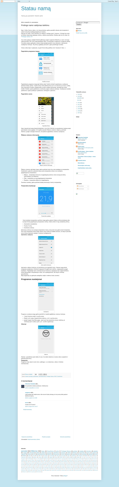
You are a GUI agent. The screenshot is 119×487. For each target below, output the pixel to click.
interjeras (81, 461)
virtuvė (68, 470)
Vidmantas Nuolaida (30, 383)
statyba (82, 451)
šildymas (34, 451)
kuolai (87, 464)
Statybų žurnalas (78, 458)
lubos (22, 465)
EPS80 (95, 457)
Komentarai (81, 188)
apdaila (43, 452)
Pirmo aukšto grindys (82, 152)
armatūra (46, 455)
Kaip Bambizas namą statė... (85, 168)
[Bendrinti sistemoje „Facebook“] (44, 374)
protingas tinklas (38, 468)
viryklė (72, 470)
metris (40, 465)
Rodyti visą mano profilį (81, 33)
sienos (88, 452)
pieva (54, 467)
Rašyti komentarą (27, 409)
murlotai (53, 465)
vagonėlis (23, 454)
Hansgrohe (23, 458)
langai (73, 454)
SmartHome (59, 376)
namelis (62, 465)
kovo (78, 100)
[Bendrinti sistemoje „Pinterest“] (46, 374)
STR (50, 458)
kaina (68, 455)
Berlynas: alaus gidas (82, 138)
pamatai (24, 451)
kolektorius (74, 455)
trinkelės (61, 457)
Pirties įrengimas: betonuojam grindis (85, 147)
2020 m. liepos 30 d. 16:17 (31, 406)
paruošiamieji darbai (47, 467)
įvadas (78, 457)
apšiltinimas (23, 460)
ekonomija (63, 455)
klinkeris (75, 452)
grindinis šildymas (64, 461)
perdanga (84, 454)
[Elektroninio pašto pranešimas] (35, 374)
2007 (79, 112)
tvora (66, 457)
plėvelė (76, 467)
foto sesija (45, 461)
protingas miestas (29, 468)
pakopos (24, 467)
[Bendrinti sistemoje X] (43, 374)
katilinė (69, 452)
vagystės (48, 470)
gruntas (76, 461)
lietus (95, 455)
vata (70, 457)
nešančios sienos (69, 465)
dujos (43, 451)
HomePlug (29, 458)
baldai (46, 460)
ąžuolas (86, 470)
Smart (54, 458)
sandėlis (49, 468)
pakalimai (96, 465)
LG (33, 458)
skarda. (64, 468)
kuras (91, 464)
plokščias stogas (70, 467)
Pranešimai (81, 186)
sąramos (94, 452)
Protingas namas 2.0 (27, 36)
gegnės (68, 454)
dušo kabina (88, 460)
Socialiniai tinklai (70, 458)
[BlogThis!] (41, 374)
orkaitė (91, 465)
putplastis (90, 454)
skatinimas (69, 468)
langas (90, 455)
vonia (82, 470)
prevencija (85, 467)
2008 (79, 110)
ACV (33, 455)
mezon (44, 465)
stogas (25, 452)
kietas (36, 464)
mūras (78, 454)
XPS (84, 458)
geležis (57, 461)
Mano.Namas (81, 163)
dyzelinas (95, 460)
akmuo (88, 458)
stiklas (83, 468)
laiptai (86, 455)
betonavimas (56, 454)
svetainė (88, 468)
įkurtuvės (96, 470)
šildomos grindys (31, 471)
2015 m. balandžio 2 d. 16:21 (32, 387)
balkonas (49, 454)
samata (40, 457)
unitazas (38, 470)
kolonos (50, 464)
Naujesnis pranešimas (27, 437)
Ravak (47, 458)
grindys (75, 451)
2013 (79, 102)
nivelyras (30, 457)
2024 (79, 94)
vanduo (29, 454)
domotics (88, 451)
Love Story (38, 458)
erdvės (30, 461)
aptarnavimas (94, 458)
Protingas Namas (50, 376)
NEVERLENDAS (82, 142)
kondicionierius (62, 464)
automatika (52, 455)
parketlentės (30, 467)
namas (58, 465)
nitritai (80, 465)
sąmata (51, 457)
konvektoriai (68, 464)
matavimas (23, 457)
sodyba (74, 468)
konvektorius (75, 464)
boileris (63, 454)
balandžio (79, 98)
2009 (79, 108)
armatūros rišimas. (31, 460)
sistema (54, 468)
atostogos (38, 460)
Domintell (31, 452)
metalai (36, 465)
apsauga (31, 376)
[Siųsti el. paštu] (39, 374)
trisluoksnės (23, 470)
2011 (79, 104)
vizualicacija (77, 470)
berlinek (51, 460)
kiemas (32, 464)
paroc (35, 467)
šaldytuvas (24, 471)
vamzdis (57, 470)
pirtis (57, 451)
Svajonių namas (82, 160)
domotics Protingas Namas (79, 460)
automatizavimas (42, 376)
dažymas (70, 460)
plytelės (96, 451)
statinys (79, 468)
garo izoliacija (51, 461)
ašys (43, 460)
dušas (57, 455)
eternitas (35, 461)
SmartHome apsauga (61, 458)
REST (55, 376)
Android (26, 376)
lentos (95, 464)
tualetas (33, 470)
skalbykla (59, 468)
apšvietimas (35, 376)
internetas (87, 461)
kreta (80, 464)
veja (74, 457)
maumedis (27, 465)
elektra (26, 461)
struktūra (45, 457)
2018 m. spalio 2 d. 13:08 (31, 398)
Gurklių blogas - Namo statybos (85, 151)
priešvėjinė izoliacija (93, 467)
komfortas (55, 464)
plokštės (63, 467)
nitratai (76, 465)
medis (32, 465)
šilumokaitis (39, 471)
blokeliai (65, 460)
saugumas (27, 392)
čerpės (91, 470)
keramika (23, 464)
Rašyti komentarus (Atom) (34, 439)
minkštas (49, 465)
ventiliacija (63, 470)
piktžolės (58, 467)
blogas (60, 460)
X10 (41, 455)
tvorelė (96, 454)
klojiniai (45, 464)
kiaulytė (27, 464)
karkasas (63, 452)
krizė (84, 464)
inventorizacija (93, 461)
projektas (23, 468)
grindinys (71, 461)
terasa (56, 457)
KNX (37, 455)
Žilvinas (80, 30)
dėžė (22, 461)
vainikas (52, 470)
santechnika (82, 452)
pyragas (45, 468)
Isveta (26, 402)
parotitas (40, 467)
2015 (79, 96)
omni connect (85, 465)
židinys (24, 455)
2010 (79, 106)
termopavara (94, 468)
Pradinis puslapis (46, 437)
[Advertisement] (46, 423)
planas (35, 457)
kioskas (40, 464)
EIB (91, 457)
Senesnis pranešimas (65, 437)
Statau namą (36, 8)
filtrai (40, 461)
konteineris (80, 455)
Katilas (37, 452)
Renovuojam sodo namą (84, 165)
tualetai (29, 470)
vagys (43, 470)
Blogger (65, 475)
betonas (56, 460)
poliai (80, 467)
